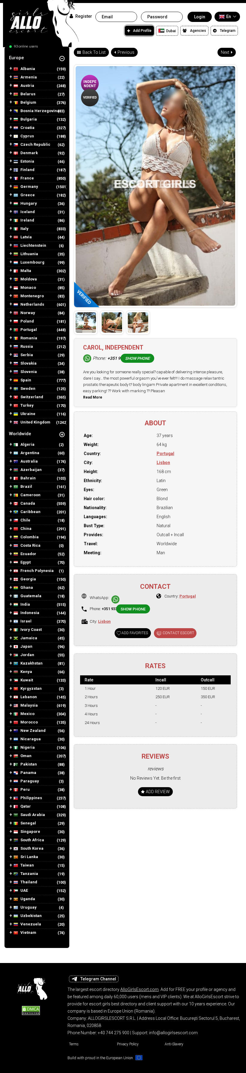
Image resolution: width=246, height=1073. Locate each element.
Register (83, 16)
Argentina (29, 453)
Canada (27, 503)
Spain (25, 380)
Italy (24, 229)
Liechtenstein (33, 245)
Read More (92, 397)
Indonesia (29, 613)
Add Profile (142, 31)
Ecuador (28, 554)
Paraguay (29, 781)
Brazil (26, 487)
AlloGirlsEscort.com (139, 989)
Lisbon (163, 462)
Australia (29, 461)
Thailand (28, 882)
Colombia (29, 537)
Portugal (28, 330)
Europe (16, 57)
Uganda (27, 899)
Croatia (27, 128)
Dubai (170, 31)
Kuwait (26, 680)
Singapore (30, 832)
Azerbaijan (31, 470)
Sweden (27, 389)
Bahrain (28, 478)
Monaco (28, 288)
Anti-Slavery (174, 1044)
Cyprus (27, 136)
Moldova (28, 279)
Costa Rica (30, 545)
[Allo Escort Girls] (30, 987)
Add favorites (135, 633)
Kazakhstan (31, 663)
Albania (27, 69)
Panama (28, 773)
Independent (89, 84)
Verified (90, 97)
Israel (26, 621)
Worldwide (20, 433)
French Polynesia (37, 571)
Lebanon (28, 697)
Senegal (28, 823)
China (26, 529)
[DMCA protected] (31, 1010)
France (27, 178)
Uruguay (28, 907)
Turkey (27, 405)
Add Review (157, 791)
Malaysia (29, 705)
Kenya (26, 672)
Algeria (27, 444)
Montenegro (32, 296)
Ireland (27, 220)
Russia (26, 346)
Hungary (28, 203)
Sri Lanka (29, 857)
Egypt (25, 562)
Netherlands (32, 304)
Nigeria (27, 747)
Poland (27, 321)
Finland (27, 170)
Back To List (94, 52)
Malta (25, 271)
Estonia (27, 161)
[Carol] (86, 322)
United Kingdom (35, 422)
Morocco (29, 722)
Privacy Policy (128, 1044)
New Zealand (33, 731)
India (25, 604)
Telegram (228, 31)
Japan (26, 646)
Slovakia (28, 363)
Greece (27, 195)
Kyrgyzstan (31, 688)
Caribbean (30, 512)
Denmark (29, 153)
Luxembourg (32, 262)
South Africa (32, 840)
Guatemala (30, 596)
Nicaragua (30, 739)
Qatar (25, 806)
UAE (24, 890)
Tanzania (29, 874)
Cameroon (30, 495)
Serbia (26, 355)
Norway (27, 313)
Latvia (26, 237)
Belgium (28, 102)
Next (225, 52)
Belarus (27, 94)
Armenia (28, 77)
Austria (27, 86)
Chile (25, 520)
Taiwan (27, 865)
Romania (28, 338)
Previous (125, 52)
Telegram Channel (98, 979)
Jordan (27, 655)
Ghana (26, 587)
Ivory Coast (31, 630)
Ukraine (27, 414)
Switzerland (31, 397)
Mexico (27, 714)
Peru (25, 789)
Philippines (31, 798)
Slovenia (28, 372)
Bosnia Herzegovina (39, 111)
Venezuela (30, 924)
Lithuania (29, 254)
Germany (29, 187)
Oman (26, 756)
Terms (74, 1044)
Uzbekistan (31, 916)
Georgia (28, 579)
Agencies (198, 31)
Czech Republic (35, 144)
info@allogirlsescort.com (173, 1032)
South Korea (32, 848)
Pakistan (28, 764)
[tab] (37, 57)
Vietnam (28, 933)
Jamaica (28, 638)
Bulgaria (28, 119)
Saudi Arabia (32, 815)
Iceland (27, 212)
